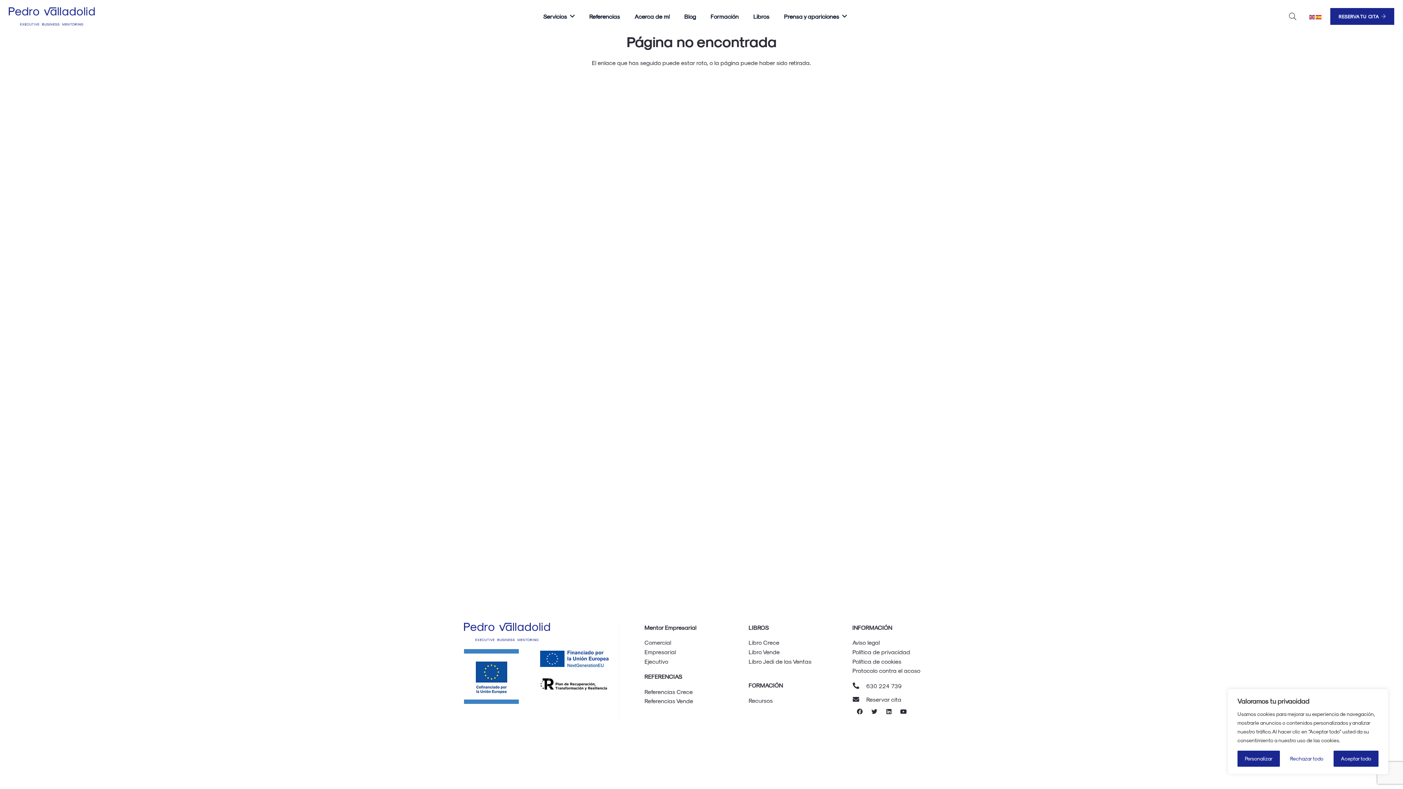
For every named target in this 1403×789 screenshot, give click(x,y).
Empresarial (660, 651)
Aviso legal (866, 642)
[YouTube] (903, 711)
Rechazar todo (1306, 758)
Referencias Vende (669, 700)
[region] (1308, 731)
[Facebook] (859, 711)
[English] (1312, 16)
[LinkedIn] (889, 711)
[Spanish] (1319, 16)
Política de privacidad (881, 651)
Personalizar (1259, 758)
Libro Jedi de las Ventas (780, 661)
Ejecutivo (656, 661)
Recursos (761, 700)
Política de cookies (876, 661)
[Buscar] (1293, 16)
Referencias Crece (669, 691)
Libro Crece (764, 642)
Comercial (658, 642)
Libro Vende (764, 651)
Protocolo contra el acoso (886, 670)
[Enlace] (53, 16)
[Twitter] (874, 711)
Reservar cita (883, 699)
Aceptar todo (1356, 758)
